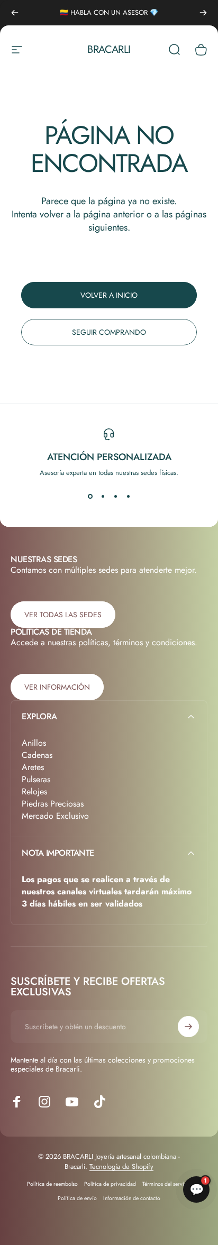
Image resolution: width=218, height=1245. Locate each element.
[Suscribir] (188, 1026)
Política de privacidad (110, 1184)
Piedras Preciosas (53, 804)
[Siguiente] (203, 12)
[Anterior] (14, 12)
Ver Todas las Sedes (63, 614)
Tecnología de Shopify (121, 1166)
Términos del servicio (167, 1184)
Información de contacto (131, 1198)
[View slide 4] (128, 496)
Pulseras (36, 779)
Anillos (34, 743)
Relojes (34, 791)
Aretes (33, 767)
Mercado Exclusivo (55, 816)
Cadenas (37, 755)
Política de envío (77, 1198)
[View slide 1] (90, 496)
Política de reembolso (52, 1184)
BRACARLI (108, 50)
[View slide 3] (115, 496)
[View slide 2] (102, 496)
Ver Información (57, 687)
